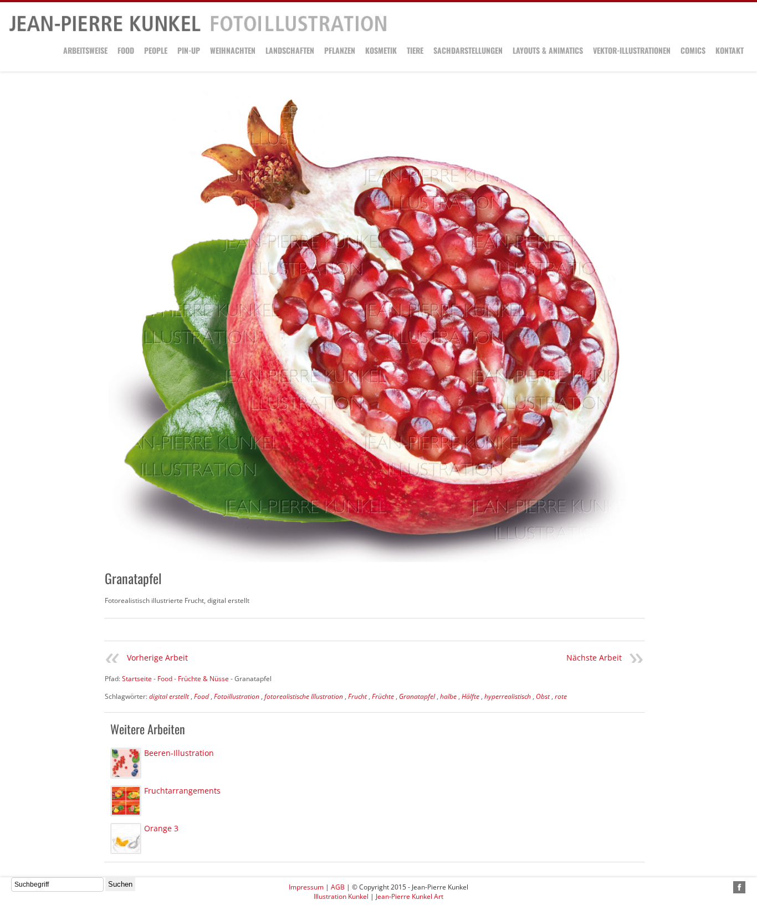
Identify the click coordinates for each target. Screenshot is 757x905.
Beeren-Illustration (179, 753)
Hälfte (470, 696)
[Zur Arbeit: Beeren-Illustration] (125, 763)
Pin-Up (188, 50)
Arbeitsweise (85, 50)
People (155, 50)
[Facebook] (739, 887)
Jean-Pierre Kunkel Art (409, 896)
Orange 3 (161, 828)
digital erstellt (169, 696)
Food (125, 50)
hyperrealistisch (507, 696)
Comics (693, 50)
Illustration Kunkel (341, 896)
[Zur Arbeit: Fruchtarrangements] (125, 800)
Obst (543, 696)
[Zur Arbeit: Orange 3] (125, 838)
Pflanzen (339, 50)
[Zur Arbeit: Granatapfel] (374, 326)
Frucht (357, 696)
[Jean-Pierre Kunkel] (197, 29)
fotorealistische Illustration (303, 696)
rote (561, 696)
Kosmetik (381, 50)
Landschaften (289, 50)
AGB (338, 887)
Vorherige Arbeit (157, 657)
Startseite (137, 678)
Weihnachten (232, 50)
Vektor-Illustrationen (632, 50)
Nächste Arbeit (594, 657)
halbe (448, 696)
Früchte (383, 696)
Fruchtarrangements (182, 790)
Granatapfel (417, 696)
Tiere (415, 50)
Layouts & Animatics (548, 50)
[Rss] (726, 887)
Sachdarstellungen (468, 50)
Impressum (306, 887)
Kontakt (729, 50)
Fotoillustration (236, 696)
